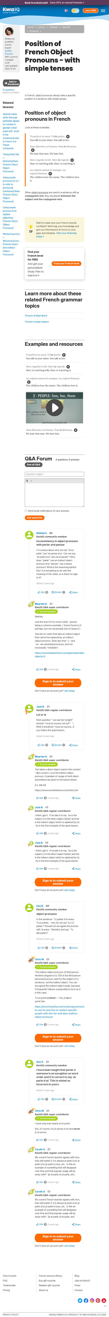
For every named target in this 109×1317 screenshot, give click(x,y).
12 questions (8, 90)
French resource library (50, 1275)
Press (77, 1285)
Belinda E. (41, 533)
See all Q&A (33, 464)
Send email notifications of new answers (48, 510)
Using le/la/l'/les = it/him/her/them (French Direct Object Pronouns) (11, 163)
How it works (9, 1275)
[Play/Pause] (68, 136)
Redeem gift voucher (49, 1285)
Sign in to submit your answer (58, 683)
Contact (79, 1290)
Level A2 (66, 27)
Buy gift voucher (47, 1280)
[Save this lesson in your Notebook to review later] (11, 82)
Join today (69, 690)
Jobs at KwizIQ (82, 1280)
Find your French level (66, 263)
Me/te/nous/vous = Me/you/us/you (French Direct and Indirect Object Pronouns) (11, 244)
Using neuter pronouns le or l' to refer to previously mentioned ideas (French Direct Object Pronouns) (11, 189)
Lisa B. (40, 905)
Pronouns (34, 31)
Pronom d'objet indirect (37, 321)
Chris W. (39, 959)
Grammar (53, 27)
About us (43, 1290)
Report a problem (11, 92)
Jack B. (40, 706)
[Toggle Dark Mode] (75, 10)
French (30, 27)
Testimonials (9, 1285)
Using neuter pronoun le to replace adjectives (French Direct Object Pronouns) (10, 217)
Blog (77, 1275)
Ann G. (40, 1061)
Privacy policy (11, 1314)
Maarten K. (41, 603)
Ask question (34, 517)
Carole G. (40, 1149)
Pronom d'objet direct (36, 315)
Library (41, 27)
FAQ (5, 1280)
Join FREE (90, 10)
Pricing (6, 1290)
